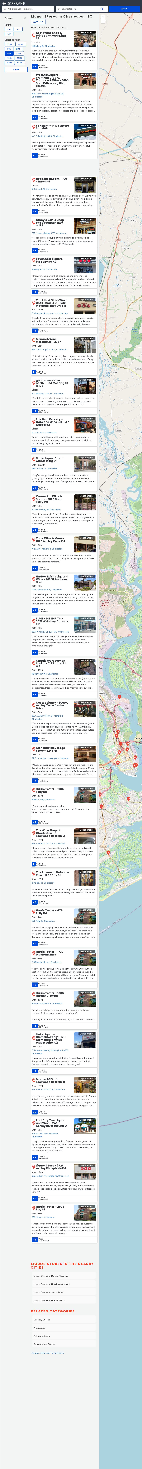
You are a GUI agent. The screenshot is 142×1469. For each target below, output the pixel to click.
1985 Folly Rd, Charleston (43, 799)
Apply (16, 69)
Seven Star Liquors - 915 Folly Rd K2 (50, 260)
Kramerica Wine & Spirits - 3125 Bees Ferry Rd (49, 499)
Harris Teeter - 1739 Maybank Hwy (49, 953)
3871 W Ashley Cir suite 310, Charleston (50, 631)
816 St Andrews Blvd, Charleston (47, 589)
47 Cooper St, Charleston (44, 432)
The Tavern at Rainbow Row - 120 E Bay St (52, 874)
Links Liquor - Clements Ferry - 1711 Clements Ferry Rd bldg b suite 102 (51, 1038)
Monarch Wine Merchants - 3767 (48, 340)
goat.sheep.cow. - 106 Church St (51, 180)
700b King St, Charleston (43, 46)
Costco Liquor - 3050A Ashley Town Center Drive (52, 705)
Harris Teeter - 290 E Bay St (50, 1208)
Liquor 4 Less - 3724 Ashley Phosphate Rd (51, 1167)
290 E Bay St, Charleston (43, 1217)
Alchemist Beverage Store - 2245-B (50, 749)
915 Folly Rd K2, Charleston (44, 269)
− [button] (103, 21)
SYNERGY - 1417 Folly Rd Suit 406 (52, 127)
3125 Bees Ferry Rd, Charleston (46, 509)
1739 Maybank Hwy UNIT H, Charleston (50, 313)
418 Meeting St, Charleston (45, 468)
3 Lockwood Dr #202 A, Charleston (48, 843)
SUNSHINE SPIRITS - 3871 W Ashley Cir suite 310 (52, 621)
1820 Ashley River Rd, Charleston (47, 548)
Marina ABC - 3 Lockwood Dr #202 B (50, 1080)
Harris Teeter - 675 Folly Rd (49, 912)
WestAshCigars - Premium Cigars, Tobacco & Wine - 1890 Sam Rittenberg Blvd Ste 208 (52, 80)
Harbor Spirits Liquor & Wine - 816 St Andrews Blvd (52, 579)
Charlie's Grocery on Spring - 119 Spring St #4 (51, 663)
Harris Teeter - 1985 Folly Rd (50, 790)
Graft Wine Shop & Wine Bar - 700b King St (51, 35)
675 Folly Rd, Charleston (43, 921)
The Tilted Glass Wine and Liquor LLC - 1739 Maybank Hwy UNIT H (51, 303)
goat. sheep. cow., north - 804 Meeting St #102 (52, 383)
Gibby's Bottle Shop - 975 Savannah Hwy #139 (51, 223)
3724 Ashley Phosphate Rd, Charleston (50, 1176)
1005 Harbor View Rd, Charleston (47, 1003)
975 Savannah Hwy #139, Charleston (49, 233)
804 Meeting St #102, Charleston (48, 393)
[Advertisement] (64, 167)
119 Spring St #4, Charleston (45, 673)
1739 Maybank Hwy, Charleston (46, 962)
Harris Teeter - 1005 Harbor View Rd (50, 994)
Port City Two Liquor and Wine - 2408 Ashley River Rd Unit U (51, 1123)
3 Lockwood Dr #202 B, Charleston (48, 1089)
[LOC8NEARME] (13, 3)
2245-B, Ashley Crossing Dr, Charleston (50, 758)
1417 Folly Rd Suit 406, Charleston (47, 136)
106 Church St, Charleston (44, 189)
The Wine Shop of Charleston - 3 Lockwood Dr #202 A (50, 833)
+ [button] (103, 17)
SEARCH (124, 9)
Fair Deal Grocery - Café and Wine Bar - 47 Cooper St (52, 422)
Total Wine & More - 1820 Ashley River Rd (50, 540)
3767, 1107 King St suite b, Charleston (49, 349)
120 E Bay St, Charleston (43, 883)
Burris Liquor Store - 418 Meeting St (50, 459)
